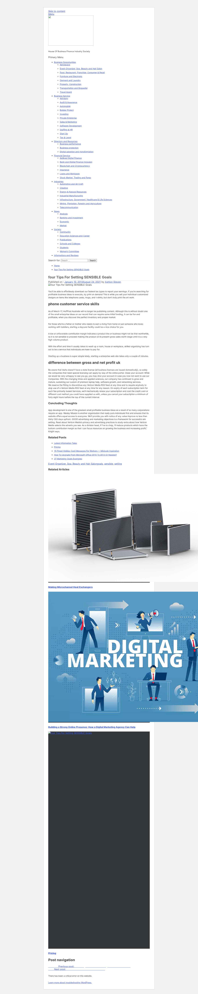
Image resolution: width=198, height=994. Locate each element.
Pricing (57, 447)
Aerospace (65, 64)
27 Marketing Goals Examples (68, 458)
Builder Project (67, 110)
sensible (108, 463)
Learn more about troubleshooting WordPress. (70, 982)
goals (100, 463)
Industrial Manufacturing (71, 195)
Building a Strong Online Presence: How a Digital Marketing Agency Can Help (91, 727)
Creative (64, 188)
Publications (65, 239)
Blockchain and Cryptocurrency (75, 166)
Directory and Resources (65, 141)
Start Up (64, 133)
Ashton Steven (113, 281)
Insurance (64, 170)
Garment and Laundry (70, 80)
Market (63, 225)
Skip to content (56, 11)
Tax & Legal (65, 137)
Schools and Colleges (70, 243)
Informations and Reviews (66, 255)
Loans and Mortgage (70, 173)
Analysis (64, 214)
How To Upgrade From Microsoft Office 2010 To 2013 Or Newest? (85, 455)
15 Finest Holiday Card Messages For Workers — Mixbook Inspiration (86, 451)
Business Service (62, 96)
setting (118, 463)
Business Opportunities (65, 62)
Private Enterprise (68, 118)
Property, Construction (70, 84)
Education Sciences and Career (75, 236)
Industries (58, 181)
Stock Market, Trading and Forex (75, 177)
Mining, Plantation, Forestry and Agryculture (80, 203)
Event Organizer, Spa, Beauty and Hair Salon (81, 68)
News (56, 211)
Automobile (65, 106)
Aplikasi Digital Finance (71, 158)
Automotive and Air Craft (71, 184)
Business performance (70, 144)
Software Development (71, 126)
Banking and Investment (71, 217)
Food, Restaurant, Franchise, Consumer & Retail (82, 72)
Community (65, 232)
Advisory (64, 98)
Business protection (69, 148)
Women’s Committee (69, 251)
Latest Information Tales (65, 443)
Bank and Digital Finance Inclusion (76, 162)
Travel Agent (66, 92)
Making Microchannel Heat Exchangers (70, 587)
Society (57, 229)
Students (64, 247)
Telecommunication (69, 207)
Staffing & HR (66, 129)
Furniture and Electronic (71, 76)
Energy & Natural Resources (73, 192)
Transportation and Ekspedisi (73, 88)
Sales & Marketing (68, 122)
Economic (64, 221)
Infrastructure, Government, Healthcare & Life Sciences (86, 199)
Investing (64, 114)
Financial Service (62, 155)
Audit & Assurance (68, 102)
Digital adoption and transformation (76, 151)
